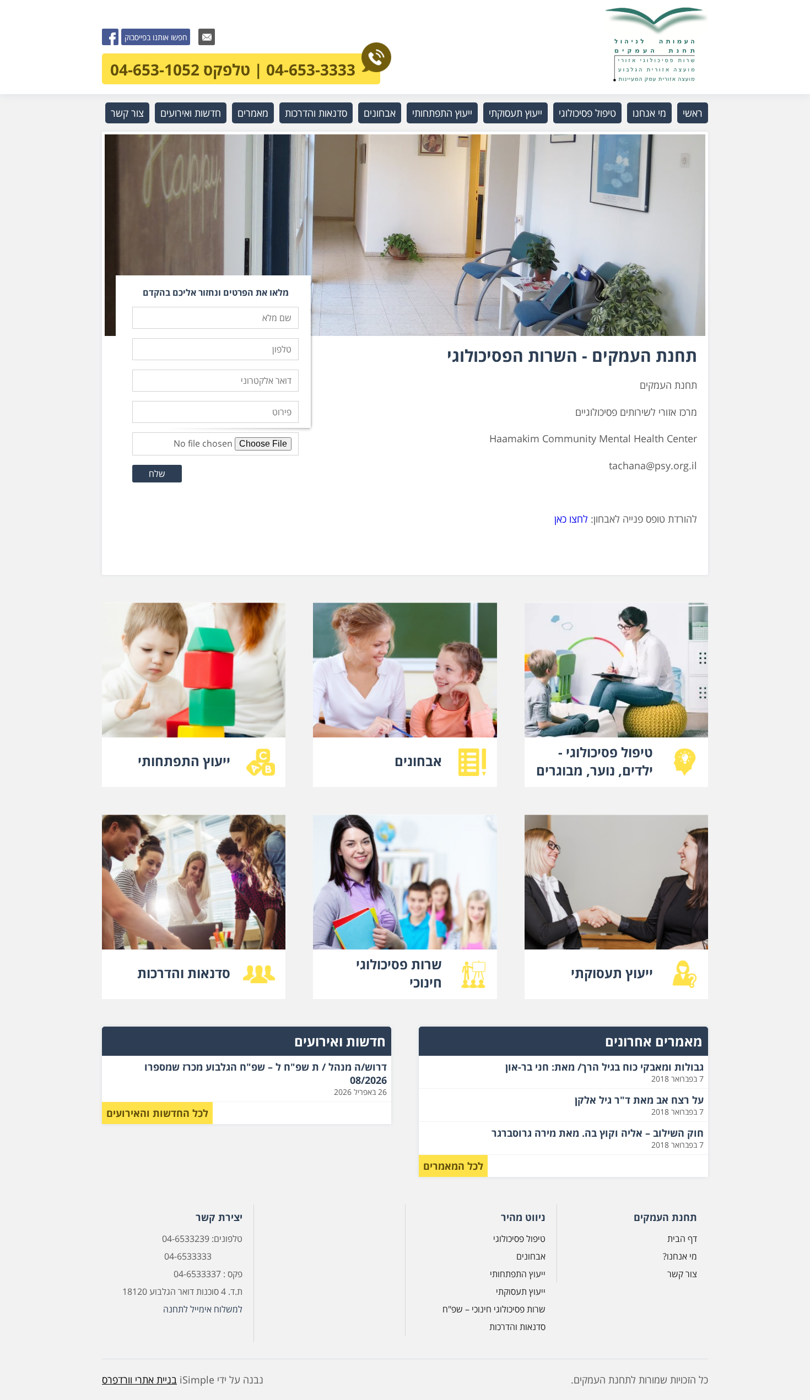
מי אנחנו (649, 113)
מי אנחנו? (680, 1256)
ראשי (693, 113)
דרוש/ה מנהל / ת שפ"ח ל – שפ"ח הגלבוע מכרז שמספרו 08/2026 (265, 1073)
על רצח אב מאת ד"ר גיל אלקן (639, 1099)
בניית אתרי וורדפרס (139, 1379)
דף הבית (682, 1239)
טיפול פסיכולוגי (587, 113)
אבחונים (380, 113)
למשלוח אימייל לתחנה (202, 1309)
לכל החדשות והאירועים (157, 1113)
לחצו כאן (571, 518)
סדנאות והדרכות (316, 113)
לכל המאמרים (453, 1166)
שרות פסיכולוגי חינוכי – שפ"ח (494, 1309)
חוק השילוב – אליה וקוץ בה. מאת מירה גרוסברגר (598, 1132)
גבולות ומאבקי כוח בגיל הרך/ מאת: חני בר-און (604, 1066)
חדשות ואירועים (190, 113)
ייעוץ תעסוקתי (515, 113)
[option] (405, 235)
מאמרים (252, 113)
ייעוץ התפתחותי (442, 113)
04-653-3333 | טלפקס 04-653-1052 (232, 69)
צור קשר (127, 113)
